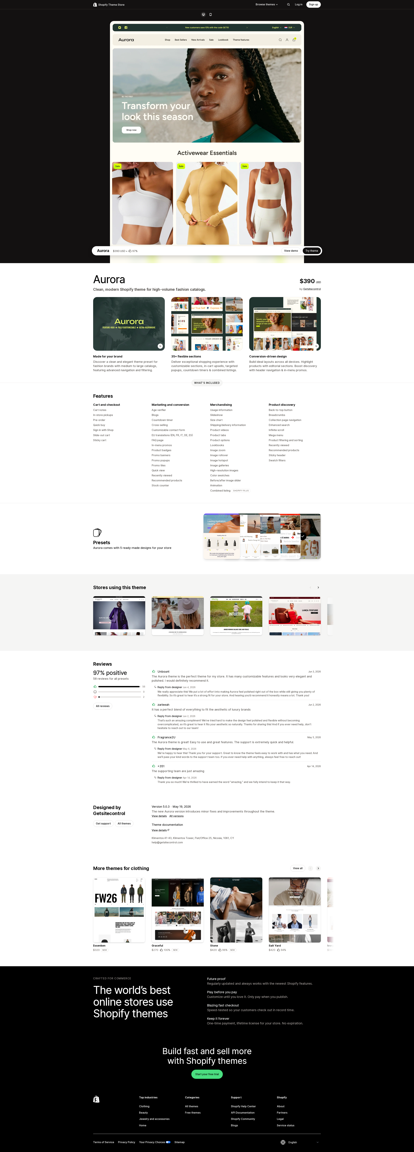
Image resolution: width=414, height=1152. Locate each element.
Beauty (143, 1112)
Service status (285, 1125)
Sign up (313, 4)
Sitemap (179, 1142)
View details (159, 816)
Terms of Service (103, 1142)
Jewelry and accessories (154, 1119)
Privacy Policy (126, 1142)
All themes (124, 823)
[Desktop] (203, 14)
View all (298, 868)
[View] (119, 616)
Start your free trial (207, 1074)
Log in (298, 4)
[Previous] (310, 587)
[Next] (318, 587)
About (280, 1106)
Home (142, 1125)
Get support (103, 823)
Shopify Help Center (243, 1106)
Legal (280, 1119)
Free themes (193, 1112)
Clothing (144, 1106)
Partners (282, 1112)
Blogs (234, 1125)
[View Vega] (262, 536)
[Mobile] (210, 14)
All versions (176, 816)
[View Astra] (221, 536)
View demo (291, 250)
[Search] (288, 4)
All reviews (102, 706)
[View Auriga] (282, 536)
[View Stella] (242, 536)
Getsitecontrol (312, 289)
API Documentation (243, 1112)
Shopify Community (243, 1119)
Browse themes (265, 4)
